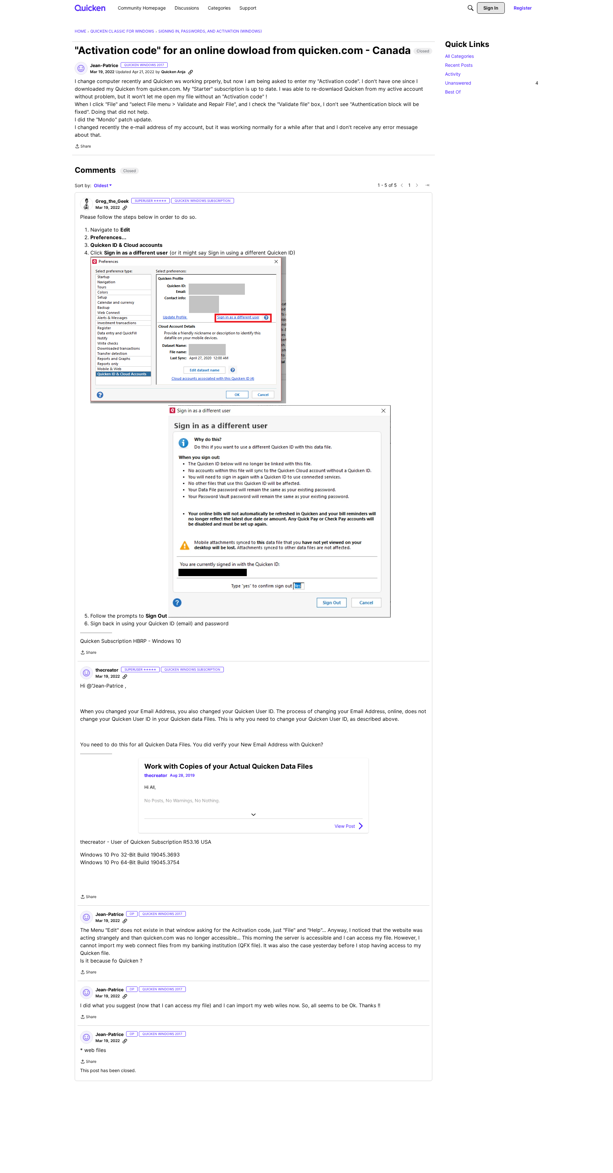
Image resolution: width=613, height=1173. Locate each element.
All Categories (459, 56)
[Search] (470, 8)
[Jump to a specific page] (427, 185)
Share (83, 147)
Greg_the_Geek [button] (112, 201)
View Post (345, 826)
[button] (81, 68)
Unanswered (491, 83)
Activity (453, 74)
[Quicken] (90, 8)
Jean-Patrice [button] (104, 65)
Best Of (453, 92)
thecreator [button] (106, 670)
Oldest (101, 186)
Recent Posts (459, 65)
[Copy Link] (190, 72)
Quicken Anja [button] (173, 71)
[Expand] (253, 815)
